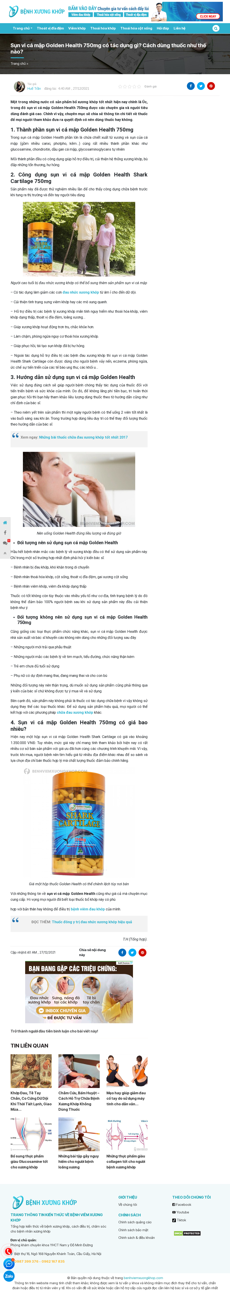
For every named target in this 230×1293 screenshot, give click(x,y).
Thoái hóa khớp (103, 28)
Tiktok (181, 1220)
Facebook (183, 1204)
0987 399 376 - (27, 1261)
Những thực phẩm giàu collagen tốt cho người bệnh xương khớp (125, 1161)
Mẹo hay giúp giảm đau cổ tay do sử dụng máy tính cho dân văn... (126, 1098)
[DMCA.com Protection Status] (187, 1233)
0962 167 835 (53, 1261)
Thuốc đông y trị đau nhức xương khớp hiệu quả (92, 922)
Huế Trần (34, 88)
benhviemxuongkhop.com (143, 1278)
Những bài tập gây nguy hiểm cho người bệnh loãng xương (78, 1161)
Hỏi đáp (163, 28)
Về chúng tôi (127, 1204)
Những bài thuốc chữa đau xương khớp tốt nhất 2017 (83, 437)
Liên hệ (179, 28)
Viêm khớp (77, 28)
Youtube (182, 1212)
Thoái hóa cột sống (136, 28)
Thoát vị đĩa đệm (50, 28)
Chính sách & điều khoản (136, 1237)
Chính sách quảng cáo (135, 1222)
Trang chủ (21, 28)
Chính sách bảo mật (133, 1230)
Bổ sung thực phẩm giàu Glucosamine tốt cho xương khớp (29, 1161)
